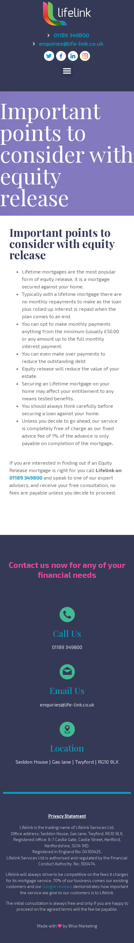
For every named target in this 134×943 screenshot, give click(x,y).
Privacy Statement (67, 816)
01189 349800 (25, 478)
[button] (67, 70)
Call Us (67, 633)
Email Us (67, 690)
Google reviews (57, 886)
